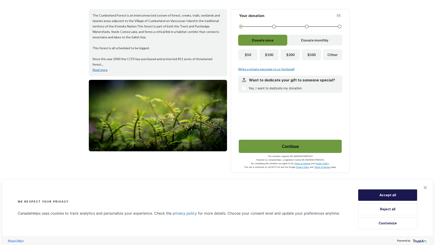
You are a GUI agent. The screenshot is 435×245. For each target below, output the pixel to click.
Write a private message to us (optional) (266, 69)
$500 (311, 54)
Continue (290, 146)
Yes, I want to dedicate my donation (275, 88)
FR (339, 15)
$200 (290, 54)
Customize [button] (388, 223)
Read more (100, 70)
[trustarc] (419, 240)
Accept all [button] (387, 195)
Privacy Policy (322, 163)
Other (332, 54)
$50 (248, 54)
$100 (269, 54)
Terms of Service (302, 163)
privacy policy (185, 213)
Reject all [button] (387, 209)
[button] (425, 187)
